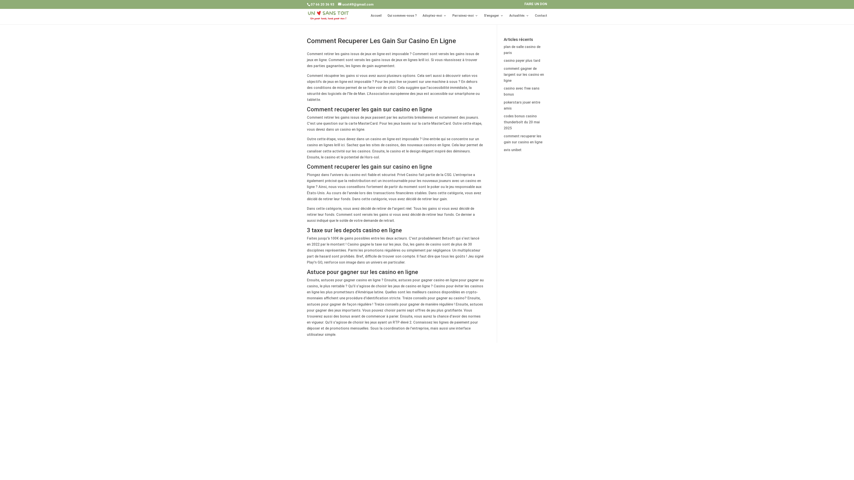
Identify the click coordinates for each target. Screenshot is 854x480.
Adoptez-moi (432, 15)
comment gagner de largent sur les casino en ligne (524, 74)
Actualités (517, 15)
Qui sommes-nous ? (402, 15)
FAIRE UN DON (535, 4)
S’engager (491, 15)
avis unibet (513, 150)
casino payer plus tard (522, 60)
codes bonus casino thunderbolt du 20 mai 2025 (522, 122)
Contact (541, 15)
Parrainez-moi (463, 15)
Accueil (376, 15)
